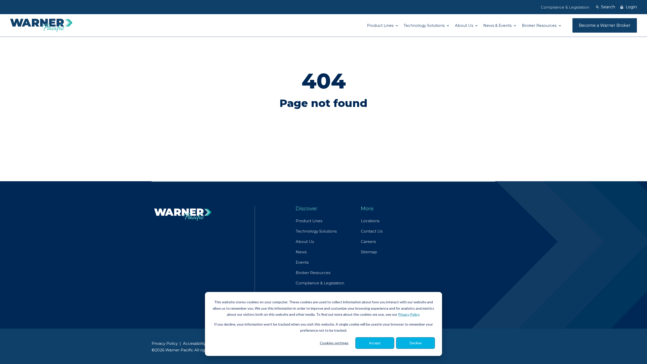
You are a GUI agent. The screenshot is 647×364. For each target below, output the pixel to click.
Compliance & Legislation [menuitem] (320, 283)
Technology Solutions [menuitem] (316, 231)
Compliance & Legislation (565, 7)
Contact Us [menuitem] (371, 231)
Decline (416, 343)
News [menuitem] (301, 251)
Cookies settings (334, 343)
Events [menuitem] (302, 262)
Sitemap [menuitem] (369, 251)
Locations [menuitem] (370, 220)
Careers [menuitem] (368, 241)
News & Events (498, 25)
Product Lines (381, 25)
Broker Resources (540, 25)
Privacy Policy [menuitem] (165, 343)
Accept (375, 343)
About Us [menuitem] (305, 241)
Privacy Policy (408, 314)
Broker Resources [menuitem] (313, 272)
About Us (464, 25)
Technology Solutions (425, 25)
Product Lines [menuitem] (309, 220)
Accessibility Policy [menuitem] (200, 343)
